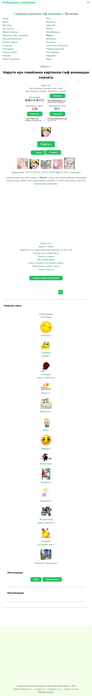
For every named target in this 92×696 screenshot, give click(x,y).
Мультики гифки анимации (15, 35)
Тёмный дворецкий (55, 49)
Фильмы (6, 55)
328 (65, 172)
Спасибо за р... (40, 689)
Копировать (57, 96)
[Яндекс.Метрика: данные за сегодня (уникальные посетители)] (46, 692)
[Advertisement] (46, 213)
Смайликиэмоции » (46, 354)
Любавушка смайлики (18, 2)
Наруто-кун (46, 243)
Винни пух (51, 22)
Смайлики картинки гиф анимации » (39, 14)
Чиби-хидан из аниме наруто (46, 266)
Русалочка (51, 42)
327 (61, 172)
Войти (36, 579)
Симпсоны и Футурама (56, 45)
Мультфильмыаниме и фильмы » (46, 521)
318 (27, 172)
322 (42, 172)
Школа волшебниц (11, 59)
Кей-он (49, 28)
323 (46, 172)
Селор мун (7, 45)
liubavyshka (52, 183)
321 (38, 172)
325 (53, 172)
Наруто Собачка (46, 246)
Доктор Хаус (8, 28)
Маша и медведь (10, 32)
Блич (48, 18)
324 (50, 172)
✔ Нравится (53, 152)
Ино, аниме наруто (46, 259)
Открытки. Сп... (26, 689)
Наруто (49, 35)
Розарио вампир (10, 42)
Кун (44, 183)
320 (35, 172)
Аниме (6, 18)
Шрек (48, 59)
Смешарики (8, 49)
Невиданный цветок (12, 38)
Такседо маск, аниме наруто (46, 253)
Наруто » (46, 66)
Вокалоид (7, 25)
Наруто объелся (46, 269)
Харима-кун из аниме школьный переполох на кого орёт (46, 250)
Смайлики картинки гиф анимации (21, 177)
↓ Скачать (38, 152)
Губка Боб (50, 25)
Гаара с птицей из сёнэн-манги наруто (46, 263)
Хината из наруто (46, 256)
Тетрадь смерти (10, 52)
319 (31, 172)
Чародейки (51, 55)
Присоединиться (52, 579)
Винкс (5, 22)
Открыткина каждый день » (46, 543)
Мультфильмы (52, 32)
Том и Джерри (52, 52)
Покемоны (51, 38)
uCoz (76, 689)
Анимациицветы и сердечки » (46, 376)
